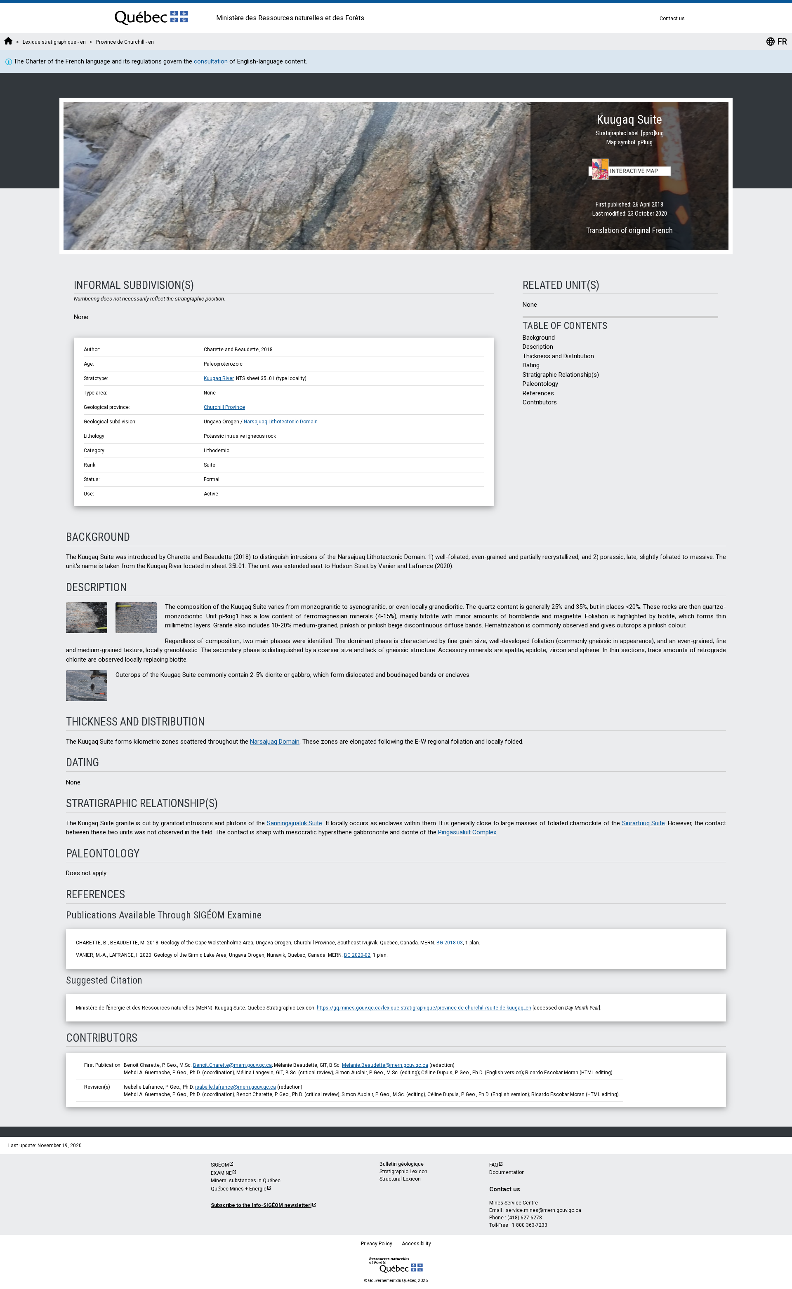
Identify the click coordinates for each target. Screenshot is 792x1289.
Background (539, 337)
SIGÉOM (220, 1165)
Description (538, 346)
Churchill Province (224, 407)
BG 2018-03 (449, 943)
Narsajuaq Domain (274, 741)
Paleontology (540, 383)
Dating (531, 365)
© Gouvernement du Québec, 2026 (396, 1280)
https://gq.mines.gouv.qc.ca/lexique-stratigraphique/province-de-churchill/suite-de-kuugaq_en (424, 1008)
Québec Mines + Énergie (238, 1189)
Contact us (672, 18)
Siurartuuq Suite (643, 823)
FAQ (493, 1165)
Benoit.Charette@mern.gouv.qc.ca (232, 1065)
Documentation (507, 1172)
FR (776, 41)
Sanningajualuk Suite (294, 823)
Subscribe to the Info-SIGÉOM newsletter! (261, 1205)
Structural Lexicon (400, 1179)
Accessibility (416, 1244)
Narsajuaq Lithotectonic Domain (281, 422)
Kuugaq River (218, 378)
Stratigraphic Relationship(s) (561, 374)
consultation (211, 61)
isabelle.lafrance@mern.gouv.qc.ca (235, 1087)
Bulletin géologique (402, 1164)
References (538, 393)
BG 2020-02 (357, 955)
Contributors (540, 402)
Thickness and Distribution (558, 356)
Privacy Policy (376, 1244)
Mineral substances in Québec (245, 1180)
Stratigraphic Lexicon (403, 1171)
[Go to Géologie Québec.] (8, 42)
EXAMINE (221, 1173)
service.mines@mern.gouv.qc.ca (543, 1210)
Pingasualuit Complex (467, 832)
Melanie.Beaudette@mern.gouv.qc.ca (385, 1065)
